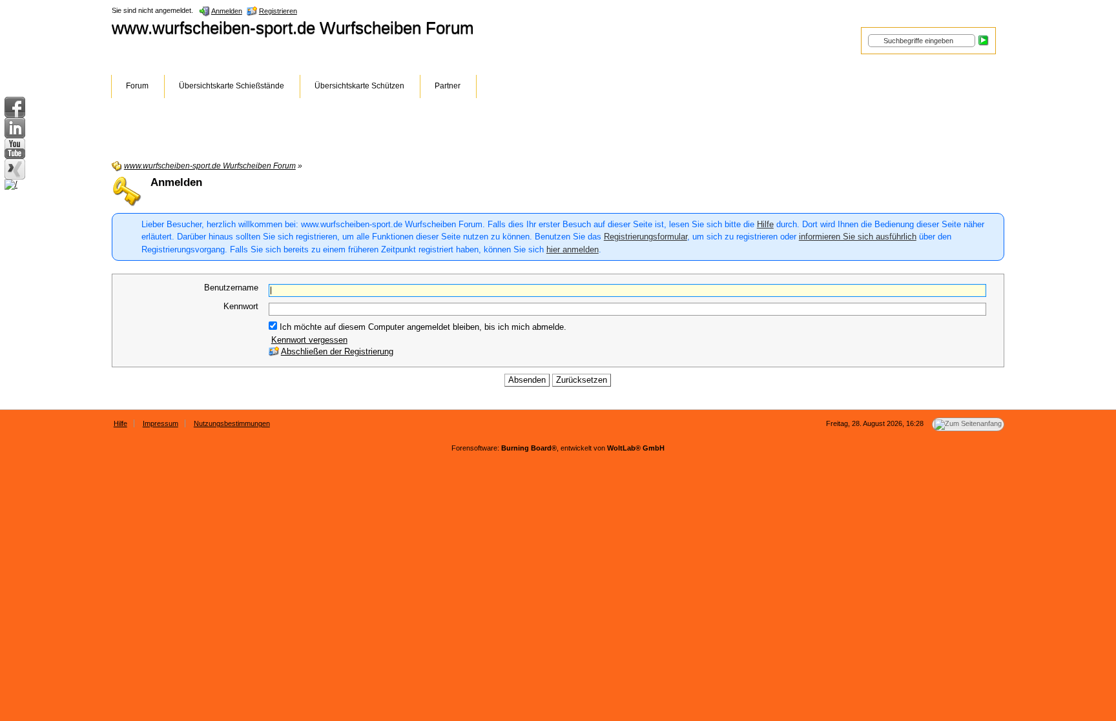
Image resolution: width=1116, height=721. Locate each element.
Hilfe (765, 224)
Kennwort (240, 306)
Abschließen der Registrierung (337, 351)
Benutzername (231, 287)
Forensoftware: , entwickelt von (558, 448)
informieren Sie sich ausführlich (857, 236)
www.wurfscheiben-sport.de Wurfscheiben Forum (293, 28)
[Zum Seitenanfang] (968, 424)
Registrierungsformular (645, 236)
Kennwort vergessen (309, 340)
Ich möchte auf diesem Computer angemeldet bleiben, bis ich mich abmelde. (421, 327)
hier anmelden (572, 249)
